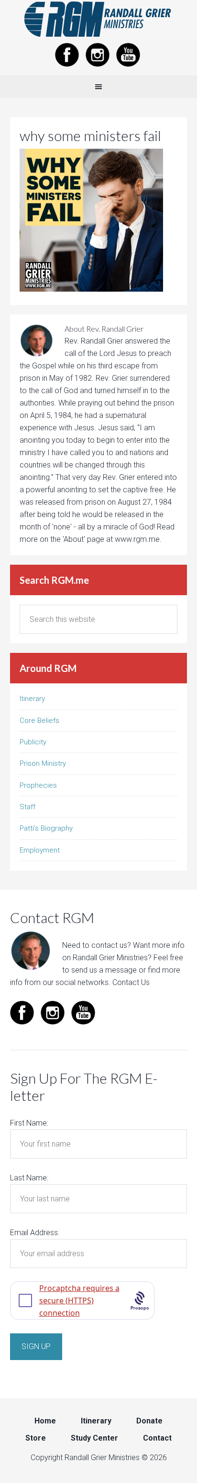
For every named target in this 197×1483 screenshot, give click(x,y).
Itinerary (32, 698)
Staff (27, 806)
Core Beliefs (39, 720)
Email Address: (34, 1232)
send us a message (104, 970)
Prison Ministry (43, 763)
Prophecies (38, 785)
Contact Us (131, 982)
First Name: (29, 1122)
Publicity (33, 742)
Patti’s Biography (46, 828)
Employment (40, 850)
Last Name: (29, 1177)
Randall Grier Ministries (98, 19)
